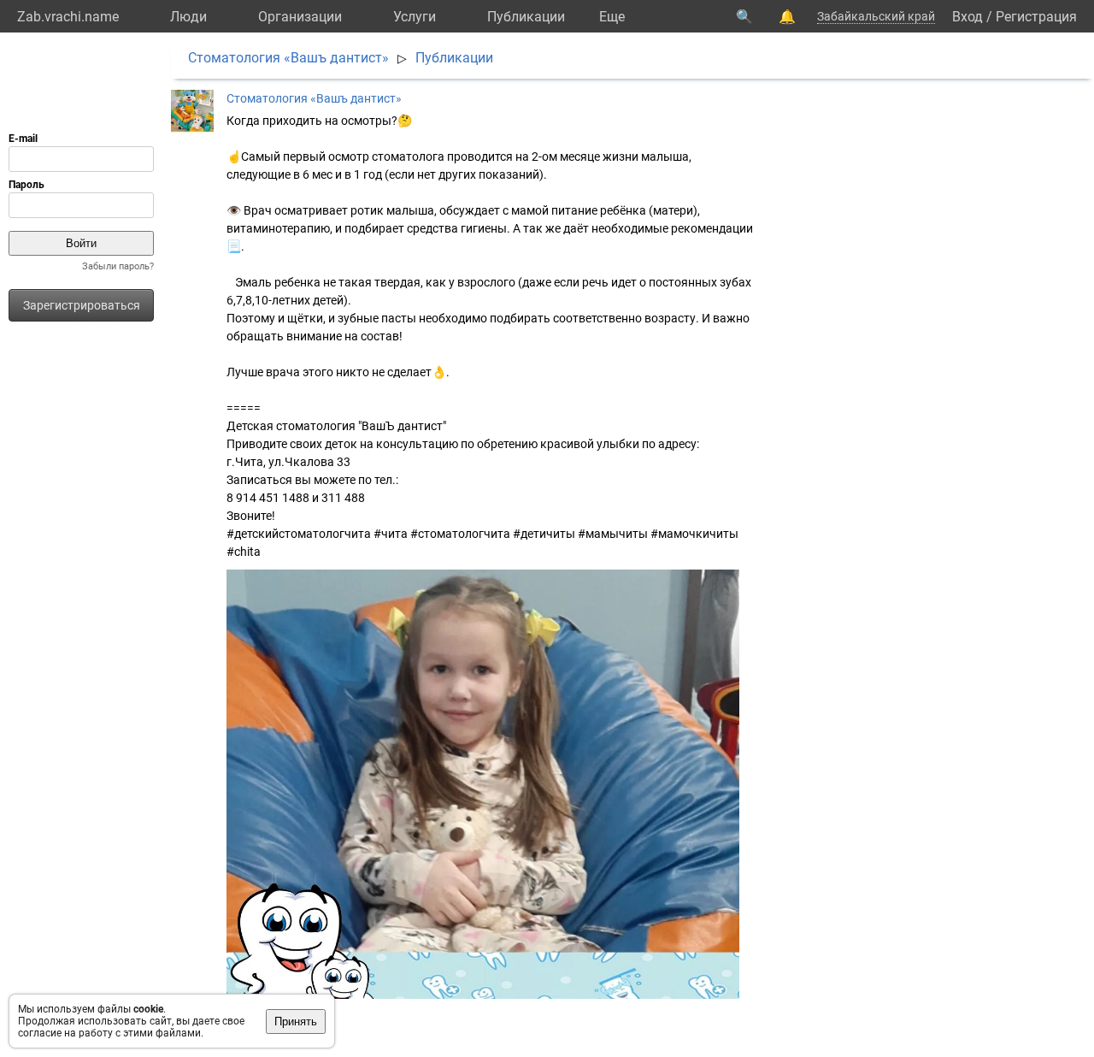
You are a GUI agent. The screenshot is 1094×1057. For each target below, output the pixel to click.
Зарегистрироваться (81, 305)
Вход (967, 17)
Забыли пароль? (118, 266)
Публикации (526, 17)
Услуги (414, 17)
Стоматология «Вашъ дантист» (288, 58)
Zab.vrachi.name (68, 17)
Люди (188, 17)
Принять (295, 1021)
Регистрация (1036, 17)
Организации (300, 17)
